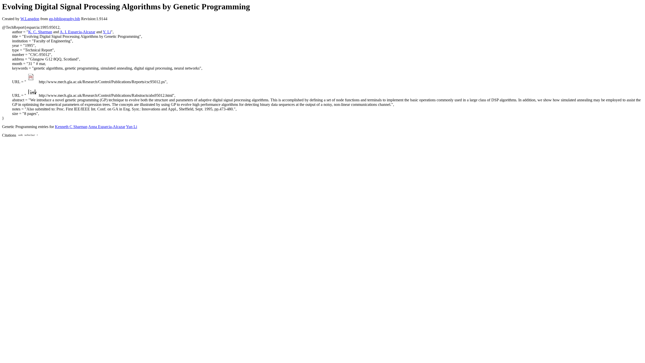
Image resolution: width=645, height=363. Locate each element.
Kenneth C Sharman (71, 127)
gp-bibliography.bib (64, 19)
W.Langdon (29, 19)
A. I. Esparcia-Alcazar (77, 32)
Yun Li (131, 127)
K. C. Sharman (40, 32)
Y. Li (107, 32)
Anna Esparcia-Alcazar (106, 127)
